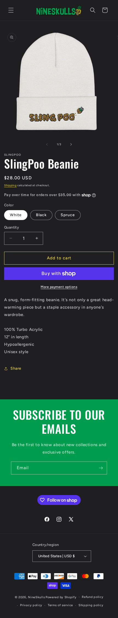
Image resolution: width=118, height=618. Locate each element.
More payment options (59, 287)
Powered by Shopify (61, 597)
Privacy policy (31, 605)
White (16, 215)
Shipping (10, 185)
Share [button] (15, 368)
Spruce (68, 215)
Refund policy (92, 597)
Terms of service (60, 605)
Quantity (11, 227)
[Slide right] (71, 144)
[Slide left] (47, 144)
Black (41, 215)
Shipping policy (90, 605)
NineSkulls (36, 597)
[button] (11, 10)
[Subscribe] (101, 468)
